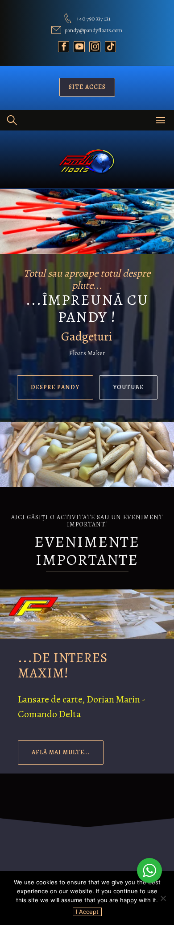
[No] (162, 898)
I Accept (87, 911)
